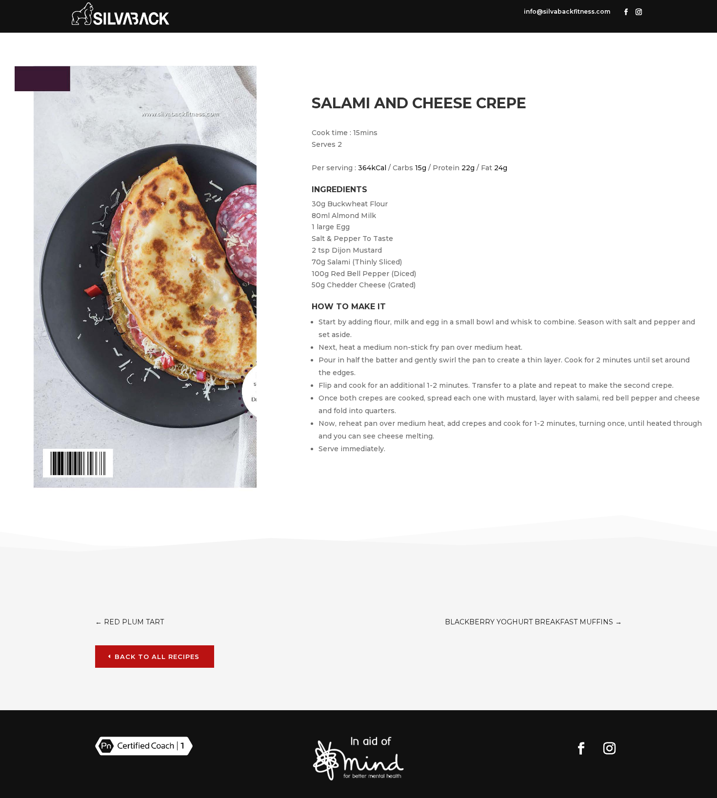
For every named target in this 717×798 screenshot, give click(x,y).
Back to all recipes (157, 656)
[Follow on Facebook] (626, 12)
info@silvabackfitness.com (567, 11)
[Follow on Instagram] (639, 12)
